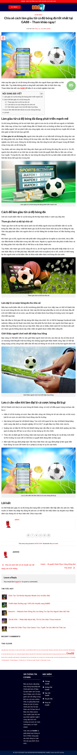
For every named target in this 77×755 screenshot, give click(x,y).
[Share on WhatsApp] (28, 535)
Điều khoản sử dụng (45, 660)
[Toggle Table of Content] (40, 93)
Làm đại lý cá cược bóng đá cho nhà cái (21, 104)
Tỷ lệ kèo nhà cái (22, 660)
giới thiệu (46, 650)
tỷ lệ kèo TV (38, 660)
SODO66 (20, 752)
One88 (70, 653)
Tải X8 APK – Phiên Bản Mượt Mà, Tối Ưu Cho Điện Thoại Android (34, 619)
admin (48, 28)
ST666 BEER (27, 752)
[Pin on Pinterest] (44, 535)
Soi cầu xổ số (4, 657)
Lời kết (6, 112)
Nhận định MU (32, 654)
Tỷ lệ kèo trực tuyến (30, 660)
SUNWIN (39, 752)
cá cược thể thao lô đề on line (32, 650)
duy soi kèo (41, 650)
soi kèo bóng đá (15, 657)
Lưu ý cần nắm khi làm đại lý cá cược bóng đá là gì (22, 110)
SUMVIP (33, 752)
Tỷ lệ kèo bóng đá (5, 660)
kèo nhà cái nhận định (63, 650)
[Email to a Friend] (40, 535)
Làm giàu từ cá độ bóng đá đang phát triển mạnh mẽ (23, 97)
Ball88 (48, 752)
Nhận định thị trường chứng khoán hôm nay (56, 654)
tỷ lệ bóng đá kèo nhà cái (63, 657)
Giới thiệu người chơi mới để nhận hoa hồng (23, 107)
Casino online (11, 650)
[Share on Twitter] (36, 535)
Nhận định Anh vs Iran (11, 654)
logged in (18, 582)
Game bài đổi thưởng (57, 752)
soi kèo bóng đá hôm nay (25, 657)
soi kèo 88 (10, 657)
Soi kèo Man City (34, 657)
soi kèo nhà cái (42, 657)
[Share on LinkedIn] (49, 535)
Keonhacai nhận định (53, 650)
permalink (55, 543)
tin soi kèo (56, 657)
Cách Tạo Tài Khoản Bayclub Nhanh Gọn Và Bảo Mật (29, 596)
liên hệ (4, 654)
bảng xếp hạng (4, 650)
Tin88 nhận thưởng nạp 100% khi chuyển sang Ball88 (29, 603)
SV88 (43, 752)
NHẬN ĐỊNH (38, 15)
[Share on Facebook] (32, 535)
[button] (14, 7)
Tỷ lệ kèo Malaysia (14, 660)
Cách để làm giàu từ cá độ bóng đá (17, 99)
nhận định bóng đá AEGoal (23, 654)
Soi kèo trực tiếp (49, 657)
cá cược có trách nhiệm (20, 650)
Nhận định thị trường (41, 654)
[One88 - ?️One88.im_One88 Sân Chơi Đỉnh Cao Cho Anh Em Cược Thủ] (38, 7)
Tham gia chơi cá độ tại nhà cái (18, 102)
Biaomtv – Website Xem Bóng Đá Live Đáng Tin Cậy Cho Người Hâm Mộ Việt (38, 611)
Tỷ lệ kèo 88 (72, 657)
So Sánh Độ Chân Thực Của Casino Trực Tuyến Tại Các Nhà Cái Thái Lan (37, 627)
